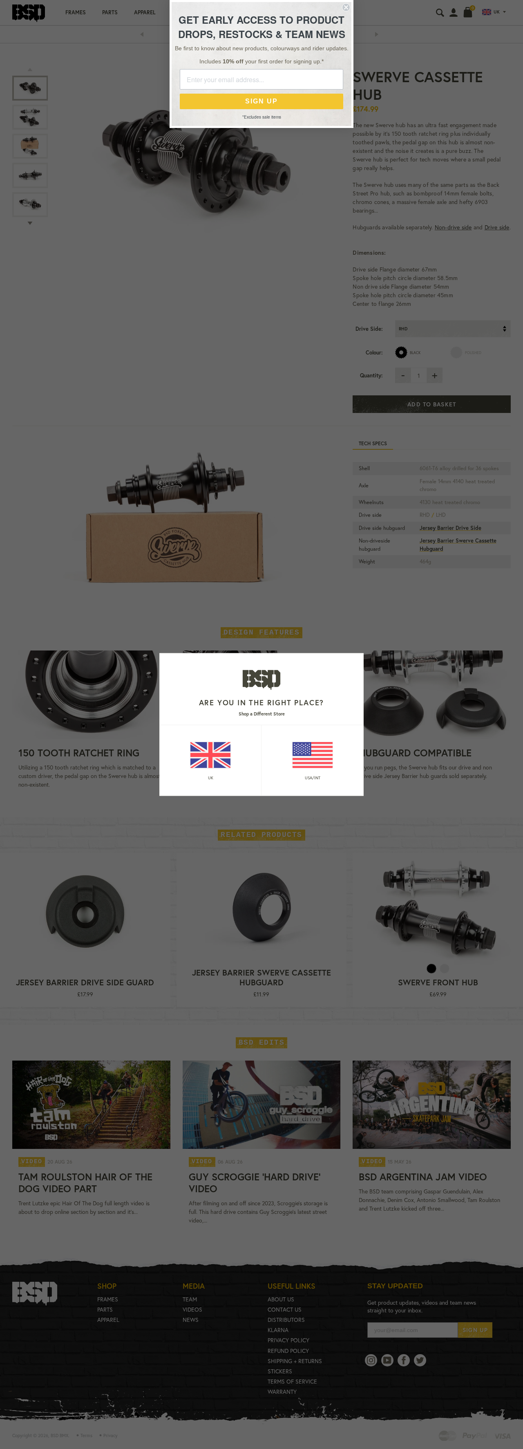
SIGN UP (261, 101)
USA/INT (312, 777)
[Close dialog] (346, 7)
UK (210, 777)
